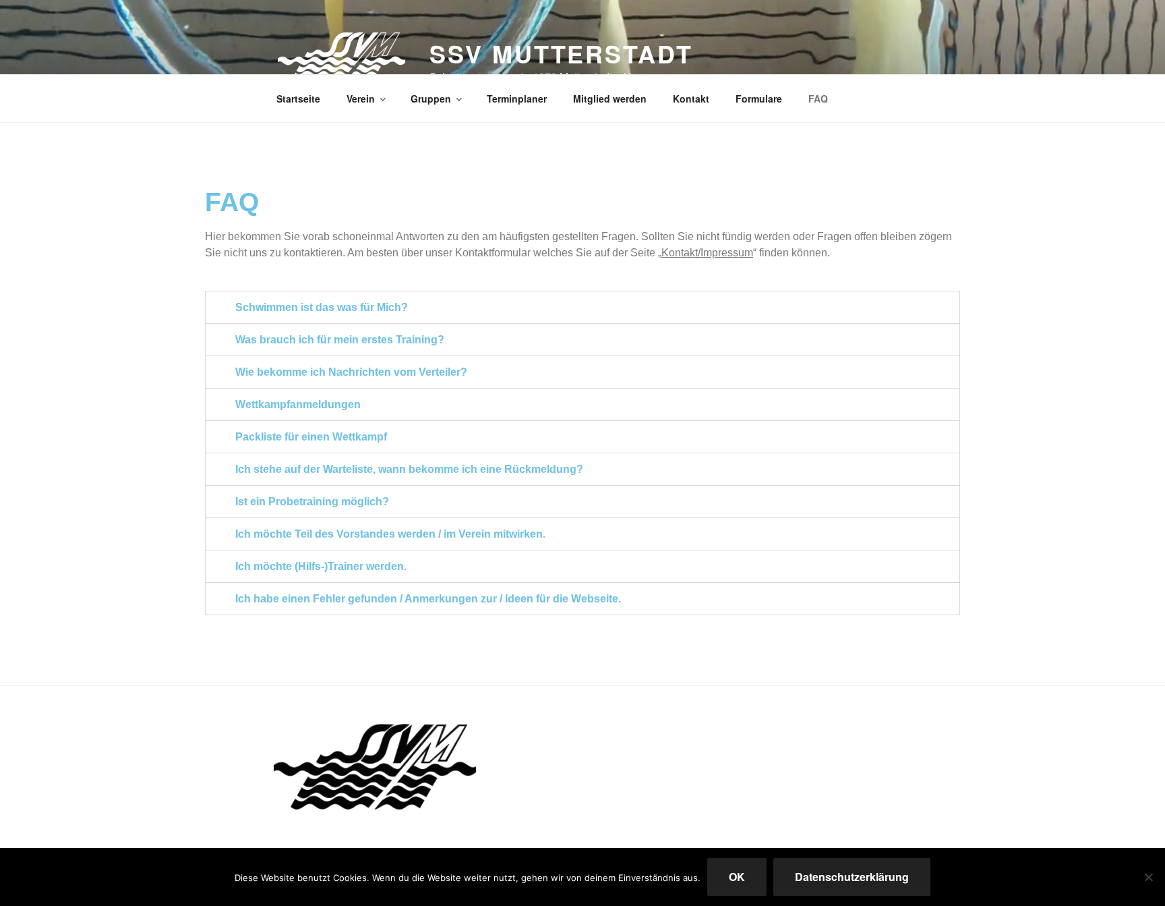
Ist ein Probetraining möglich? (312, 501)
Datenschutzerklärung (852, 876)
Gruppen (431, 98)
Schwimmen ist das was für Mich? (321, 307)
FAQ (818, 98)
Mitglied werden (610, 98)
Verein (361, 98)
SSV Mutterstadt (560, 53)
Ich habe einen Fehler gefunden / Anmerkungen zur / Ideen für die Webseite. (428, 598)
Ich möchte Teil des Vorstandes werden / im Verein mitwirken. (390, 534)
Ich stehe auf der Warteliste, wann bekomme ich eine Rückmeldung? (409, 469)
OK (737, 876)
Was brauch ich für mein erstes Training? (339, 339)
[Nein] (1148, 877)
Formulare (759, 98)
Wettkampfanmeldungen (298, 404)
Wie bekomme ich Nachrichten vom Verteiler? (351, 372)
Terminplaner (517, 98)
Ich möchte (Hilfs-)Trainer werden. (321, 566)
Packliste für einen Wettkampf (311, 437)
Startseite (298, 98)
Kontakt (691, 98)
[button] (582, 307)
